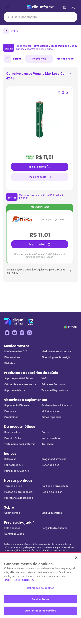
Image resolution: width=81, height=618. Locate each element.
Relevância (39, 58)
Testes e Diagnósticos (54, 390)
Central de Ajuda (14, 533)
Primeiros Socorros (53, 384)
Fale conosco (12, 528)
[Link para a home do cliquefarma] (40, 7)
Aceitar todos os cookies (40, 610)
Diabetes (9, 363)
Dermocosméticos (19, 426)
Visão (44, 378)
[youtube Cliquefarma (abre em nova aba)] (14, 333)
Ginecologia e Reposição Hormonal (56, 358)
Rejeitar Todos (41, 599)
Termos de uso (13, 486)
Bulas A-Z (10, 459)
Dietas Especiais (51, 417)
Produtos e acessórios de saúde (31, 373)
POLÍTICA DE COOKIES (19, 580)
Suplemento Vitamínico (17, 405)
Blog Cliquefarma (51, 512)
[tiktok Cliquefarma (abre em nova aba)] (22, 333)
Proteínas (10, 411)
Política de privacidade (55, 486)
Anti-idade (47, 444)
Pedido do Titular (51, 491)
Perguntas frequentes (54, 528)
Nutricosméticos (51, 438)
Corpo (45, 432)
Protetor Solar (12, 438)
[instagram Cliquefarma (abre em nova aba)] (29, 333)
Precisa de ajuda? (19, 522)
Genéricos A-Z (50, 464)
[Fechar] (76, 557)
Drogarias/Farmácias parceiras (53, 459)
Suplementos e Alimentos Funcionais (56, 405)
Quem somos (12, 512)
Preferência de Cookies (18, 497)
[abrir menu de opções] (8, 7)
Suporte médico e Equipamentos (15, 390)
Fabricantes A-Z (13, 464)
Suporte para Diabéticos (18, 378)
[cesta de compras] (73, 7)
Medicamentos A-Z (15, 351)
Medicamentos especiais (56, 351)
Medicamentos (16, 346)
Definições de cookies (40, 587)
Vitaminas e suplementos (25, 400)
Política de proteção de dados (18, 492)
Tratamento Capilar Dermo (19, 444)
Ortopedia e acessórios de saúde (20, 385)
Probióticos (11, 417)
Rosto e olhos (12, 432)
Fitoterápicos (12, 357)
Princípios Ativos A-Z (16, 470)
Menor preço (65, 58)
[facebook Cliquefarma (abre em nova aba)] (7, 333)
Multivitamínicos (50, 411)
